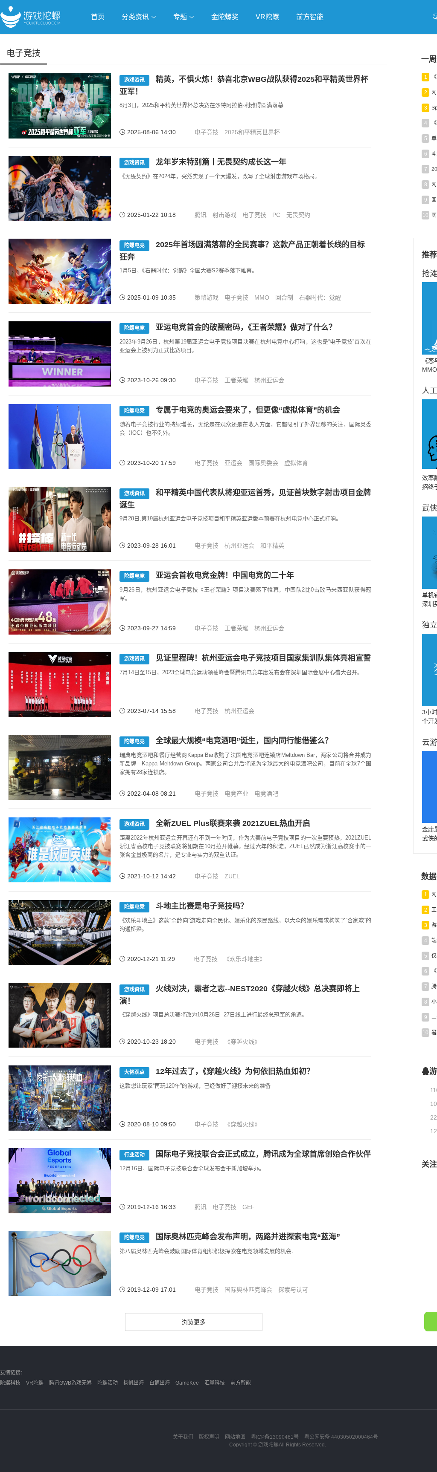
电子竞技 (206, 132)
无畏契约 (298, 214)
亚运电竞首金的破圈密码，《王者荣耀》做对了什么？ (230, 327)
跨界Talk (101, 64)
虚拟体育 (296, 462)
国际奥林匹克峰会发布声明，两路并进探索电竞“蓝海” (232, 1236)
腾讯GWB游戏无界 (70, 1383)
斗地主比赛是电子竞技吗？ (186, 906)
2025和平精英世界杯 (252, 132)
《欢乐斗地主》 (244, 958)
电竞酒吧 (266, 793)
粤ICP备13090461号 (275, 1437)
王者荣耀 (236, 380)
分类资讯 (136, 16)
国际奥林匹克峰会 (248, 1289)
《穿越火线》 (242, 1041)
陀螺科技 (10, 1383)
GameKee (187, 1383)
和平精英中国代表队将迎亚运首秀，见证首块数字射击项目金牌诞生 (245, 498)
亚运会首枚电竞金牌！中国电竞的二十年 (209, 575)
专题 (181, 16)
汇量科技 (214, 1383)
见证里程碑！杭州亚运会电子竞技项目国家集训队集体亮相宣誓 (247, 658)
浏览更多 (194, 1322)
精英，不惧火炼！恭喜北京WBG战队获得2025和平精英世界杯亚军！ (243, 85)
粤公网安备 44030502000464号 (341, 1437)
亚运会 (233, 462)
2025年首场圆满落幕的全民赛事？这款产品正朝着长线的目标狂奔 (242, 250)
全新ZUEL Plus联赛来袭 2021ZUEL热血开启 (217, 823)
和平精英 (272, 545)
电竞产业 (236, 793)
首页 (98, 16)
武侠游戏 (173, 41)
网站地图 (235, 1437)
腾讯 (201, 214)
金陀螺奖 (225, 16)
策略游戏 (206, 297)
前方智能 (309, 16)
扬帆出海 (133, 1383)
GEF (248, 1207)
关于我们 (183, 1437)
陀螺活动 (107, 1383)
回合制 (284, 297)
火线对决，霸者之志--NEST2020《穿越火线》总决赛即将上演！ (239, 994)
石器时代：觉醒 (320, 297)
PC (276, 214)
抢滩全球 (101, 41)
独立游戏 (209, 41)
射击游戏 (224, 214)
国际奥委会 (263, 462)
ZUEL (232, 876)
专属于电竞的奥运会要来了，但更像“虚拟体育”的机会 (232, 410)
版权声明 (209, 1437)
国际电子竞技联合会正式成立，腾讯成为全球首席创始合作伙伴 (247, 1154)
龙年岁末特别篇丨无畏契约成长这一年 (205, 162)
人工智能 (137, 41)
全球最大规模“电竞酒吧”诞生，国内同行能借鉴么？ (228, 740)
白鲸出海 (159, 1383)
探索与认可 (293, 1289)
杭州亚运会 (269, 380)
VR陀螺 (267, 16)
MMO (261, 297)
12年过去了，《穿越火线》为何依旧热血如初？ (219, 1071)
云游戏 (243, 41)
